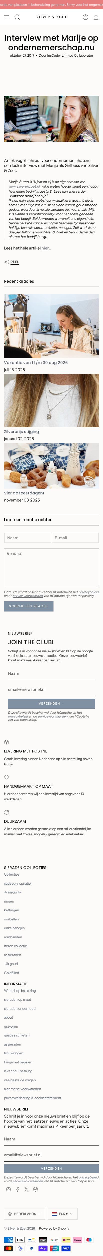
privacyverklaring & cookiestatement (32, 1098)
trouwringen (13, 1053)
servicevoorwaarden (28, 596)
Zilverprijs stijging (21, 432)
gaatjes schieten (17, 1035)
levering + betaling (18, 1071)
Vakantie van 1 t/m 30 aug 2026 (36, 363)
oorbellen (11, 919)
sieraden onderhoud (20, 1008)
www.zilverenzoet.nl (24, 186)
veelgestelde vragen (20, 1080)
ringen (9, 901)
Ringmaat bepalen (18, 1062)
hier (45, 247)
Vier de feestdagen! (24, 493)
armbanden (13, 937)
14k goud (11, 963)
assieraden (12, 955)
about (8, 1017)
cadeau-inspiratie (17, 883)
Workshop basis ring (20, 990)
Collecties (12, 874)
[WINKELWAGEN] (96, 17)
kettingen (11, 910)
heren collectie (15, 946)
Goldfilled (11, 973)
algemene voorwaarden (22, 1089)
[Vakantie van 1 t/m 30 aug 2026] (51, 326)
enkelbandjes (14, 928)
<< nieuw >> (13, 892)
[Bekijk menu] (7, 17)
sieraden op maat (17, 999)
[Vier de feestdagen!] (51, 466)
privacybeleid (89, 592)
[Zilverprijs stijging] (51, 400)
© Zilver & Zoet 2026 (19, 1228)
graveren (11, 1026)
